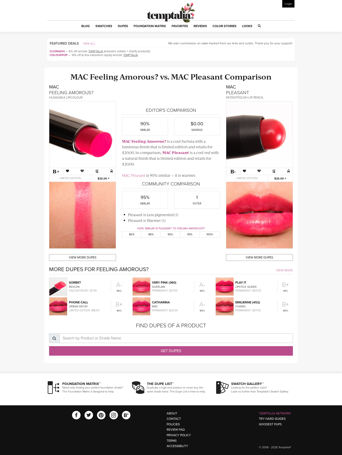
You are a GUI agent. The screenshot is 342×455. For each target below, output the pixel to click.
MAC (79, 76)
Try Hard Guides (272, 419)
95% (189, 234)
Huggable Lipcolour (66, 98)
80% (131, 234)
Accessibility (177, 446)
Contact (174, 419)
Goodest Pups (270, 424)
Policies (173, 424)
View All (89, 43)
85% (151, 234)
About (172, 413)
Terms (172, 441)
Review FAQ (176, 430)
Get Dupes (171, 351)
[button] (85, 26)
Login (288, 4)
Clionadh (57, 51)
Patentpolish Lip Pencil (245, 98)
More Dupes (82, 257)
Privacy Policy (179, 435)
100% (209, 234)
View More (284, 270)
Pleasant (206, 76)
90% (170, 234)
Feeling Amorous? (124, 76)
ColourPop (58, 55)
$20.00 (103, 178)
